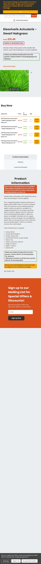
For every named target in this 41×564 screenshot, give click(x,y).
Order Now (37, 120)
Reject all (16, 561)
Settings (6, 561)
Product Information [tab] (20, 157)
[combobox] (20, 15)
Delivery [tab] (20, 162)
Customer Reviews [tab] (20, 167)
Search (33, 16)
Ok (20, 12)
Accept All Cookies (29, 561)
